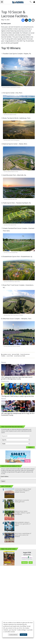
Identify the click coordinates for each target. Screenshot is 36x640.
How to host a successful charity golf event (22, 500)
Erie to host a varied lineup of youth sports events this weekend (23, 535)
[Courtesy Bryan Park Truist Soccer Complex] (19, 302)
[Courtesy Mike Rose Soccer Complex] (19, 333)
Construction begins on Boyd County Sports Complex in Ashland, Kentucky (23, 490)
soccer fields (10, 356)
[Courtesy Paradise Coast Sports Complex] (18, 71)
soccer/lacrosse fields (19, 356)
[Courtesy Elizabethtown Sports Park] (19, 269)
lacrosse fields (15, 354)
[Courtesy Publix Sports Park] (19, 214)
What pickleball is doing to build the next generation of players (22, 524)
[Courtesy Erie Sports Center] (19, 104)
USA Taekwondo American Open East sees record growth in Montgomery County (16, 378)
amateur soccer (7, 354)
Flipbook (24, 562)
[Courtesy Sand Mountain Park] (19, 188)
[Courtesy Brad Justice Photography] (19, 130)
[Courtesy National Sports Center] (19, 158)
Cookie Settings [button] (13, 634)
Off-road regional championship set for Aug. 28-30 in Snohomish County (17, 414)
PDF (31, 562)
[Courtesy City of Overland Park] (19, 242)
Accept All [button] (23, 634)
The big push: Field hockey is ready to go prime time (17, 396)
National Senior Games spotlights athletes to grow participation (22, 512)
